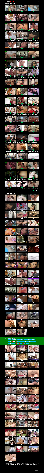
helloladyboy (25, 341)
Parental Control (26, 471)
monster (30, 341)
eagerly (14, 343)
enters (34, 341)
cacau (27, 343)
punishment (14, 339)
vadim (10, 341)
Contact (17, 471)
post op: (21, 341)
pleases (18, 339)
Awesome (10, 1)
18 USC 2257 (20, 471)
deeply (22, 339)
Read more (7, 465)
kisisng (21, 343)
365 (36, 190)
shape (17, 341)
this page (36, 470)
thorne (29, 339)
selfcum (14, 341)
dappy (10, 343)
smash (25, 339)
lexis (24, 343)
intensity (33, 339)
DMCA (22, 471)
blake (17, 343)
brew (10, 339)
